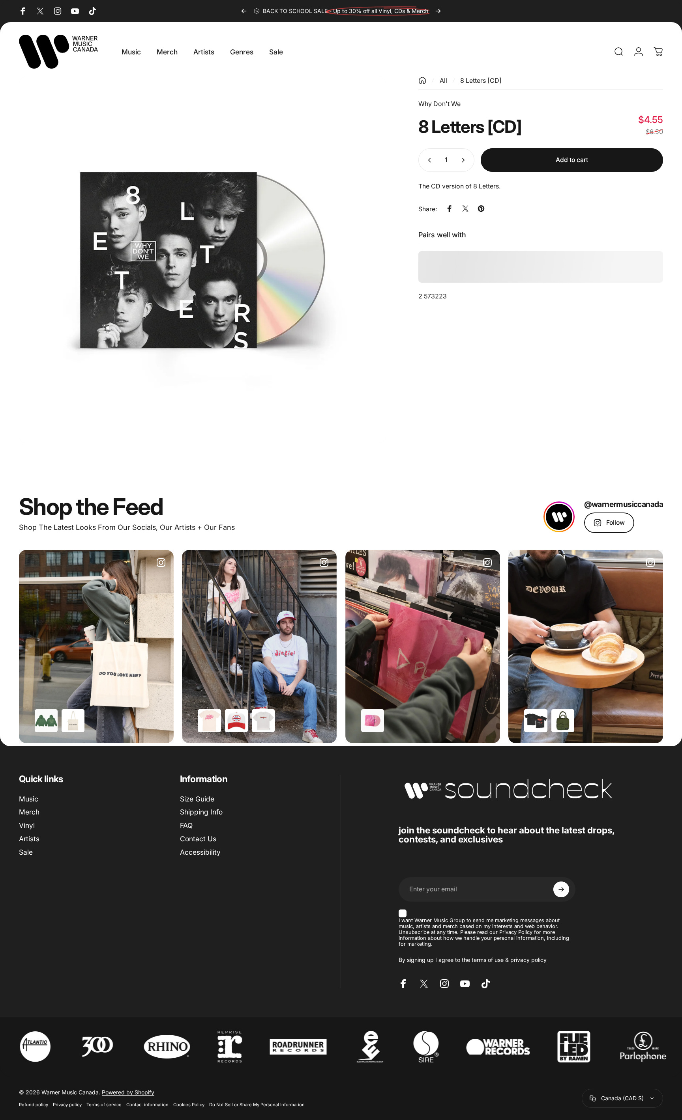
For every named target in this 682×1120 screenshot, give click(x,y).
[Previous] (244, 11)
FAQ (186, 825)
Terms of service (104, 1104)
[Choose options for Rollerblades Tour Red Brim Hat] (236, 720)
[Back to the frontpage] (422, 80)
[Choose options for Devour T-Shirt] (535, 720)
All (443, 80)
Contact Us (198, 839)
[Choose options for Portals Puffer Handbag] (562, 720)
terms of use (488, 959)
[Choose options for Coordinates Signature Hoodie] (46, 720)
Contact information (147, 1104)
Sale (26, 852)
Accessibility (200, 852)
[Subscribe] (561, 889)
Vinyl (27, 825)
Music (28, 799)
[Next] (438, 11)
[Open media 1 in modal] (202, 259)
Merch (29, 812)
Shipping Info (201, 812)
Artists (29, 839)
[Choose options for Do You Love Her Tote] (73, 720)
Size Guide (197, 799)
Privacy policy (67, 1104)
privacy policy (528, 959)
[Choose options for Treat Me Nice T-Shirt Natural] (209, 720)
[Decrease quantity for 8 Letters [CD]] (428, 160)
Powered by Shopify (128, 1092)
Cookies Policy (188, 1104)
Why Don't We (439, 104)
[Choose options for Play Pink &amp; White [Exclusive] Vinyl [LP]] (372, 720)
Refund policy (33, 1104)
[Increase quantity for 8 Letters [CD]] (465, 160)
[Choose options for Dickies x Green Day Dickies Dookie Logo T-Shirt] (263, 720)
